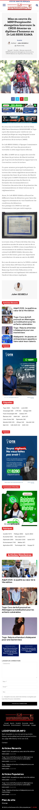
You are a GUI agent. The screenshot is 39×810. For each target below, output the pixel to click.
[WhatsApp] (26, 99)
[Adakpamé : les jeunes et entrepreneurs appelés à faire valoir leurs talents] (7, 339)
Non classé (5, 754)
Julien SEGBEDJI (23, 43)
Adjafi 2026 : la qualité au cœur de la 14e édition (25, 309)
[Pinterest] (22, 99)
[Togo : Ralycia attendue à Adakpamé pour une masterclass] (7, 330)
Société (19, 40)
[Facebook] (13, 99)
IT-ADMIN (34, 807)
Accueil (10, 50)
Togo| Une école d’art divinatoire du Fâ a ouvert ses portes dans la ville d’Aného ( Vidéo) (10, 651)
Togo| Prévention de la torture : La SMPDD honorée (28, 650)
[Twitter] (17, 99)
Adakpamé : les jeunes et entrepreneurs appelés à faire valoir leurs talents (25, 339)
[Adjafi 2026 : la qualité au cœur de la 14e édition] (7, 311)
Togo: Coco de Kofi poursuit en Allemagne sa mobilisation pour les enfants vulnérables (24, 320)
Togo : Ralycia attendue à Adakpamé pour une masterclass (24, 330)
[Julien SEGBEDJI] (9, 43)
